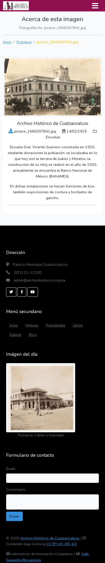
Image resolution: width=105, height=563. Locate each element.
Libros (78, 325)
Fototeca (24, 42)
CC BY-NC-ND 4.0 (61, 543)
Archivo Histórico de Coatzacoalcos (50, 538)
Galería (15, 334)
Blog (33, 334)
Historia (31, 325)
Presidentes (55, 325)
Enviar (14, 516)
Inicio (7, 42)
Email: (11, 468)
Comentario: (16, 489)
